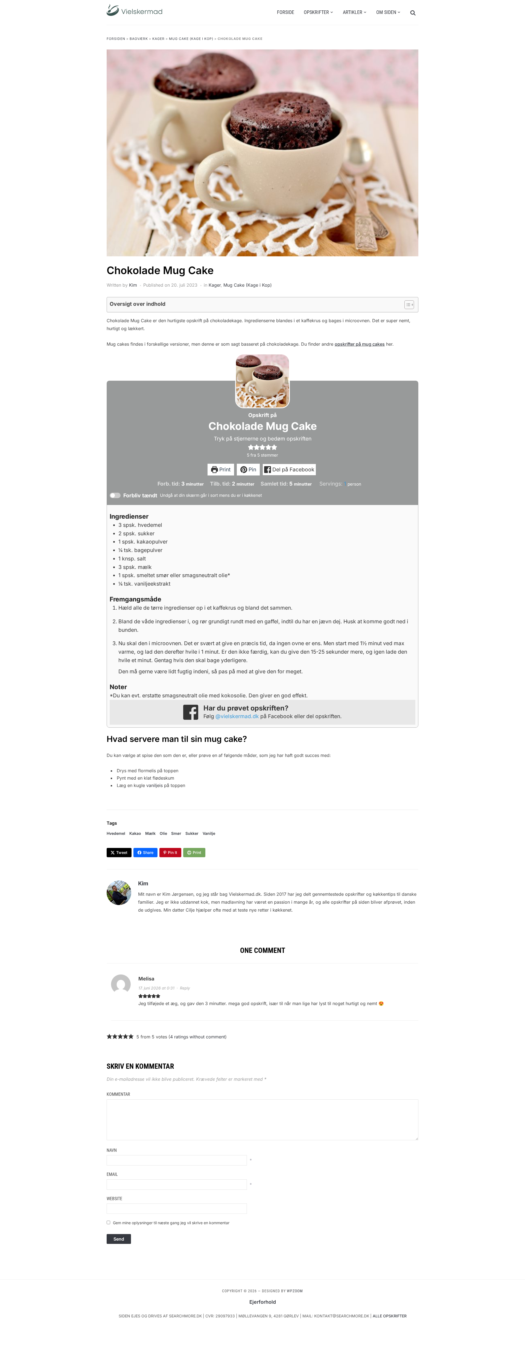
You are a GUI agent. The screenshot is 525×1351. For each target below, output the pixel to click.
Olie (163, 833)
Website (114, 1198)
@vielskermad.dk (237, 716)
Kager (158, 39)
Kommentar (118, 1094)
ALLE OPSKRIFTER (390, 1316)
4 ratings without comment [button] (197, 1036)
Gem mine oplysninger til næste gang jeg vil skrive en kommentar (171, 1222)
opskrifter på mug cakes (360, 344)
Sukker (192, 833)
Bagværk (139, 39)
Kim (133, 285)
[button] (251, 447)
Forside (285, 12)
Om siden (386, 12)
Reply (185, 988)
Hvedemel (116, 833)
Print (224, 469)
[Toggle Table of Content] (406, 304)
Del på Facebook (292, 469)
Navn (112, 1150)
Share (148, 852)
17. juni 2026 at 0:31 (156, 988)
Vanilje (209, 833)
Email (112, 1174)
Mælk (150, 833)
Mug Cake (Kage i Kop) (191, 39)
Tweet (121, 852)
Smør (176, 833)
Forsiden (116, 39)
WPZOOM (295, 1291)
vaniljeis (154, 785)
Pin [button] (251, 469)
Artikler (352, 12)
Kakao (135, 833)
